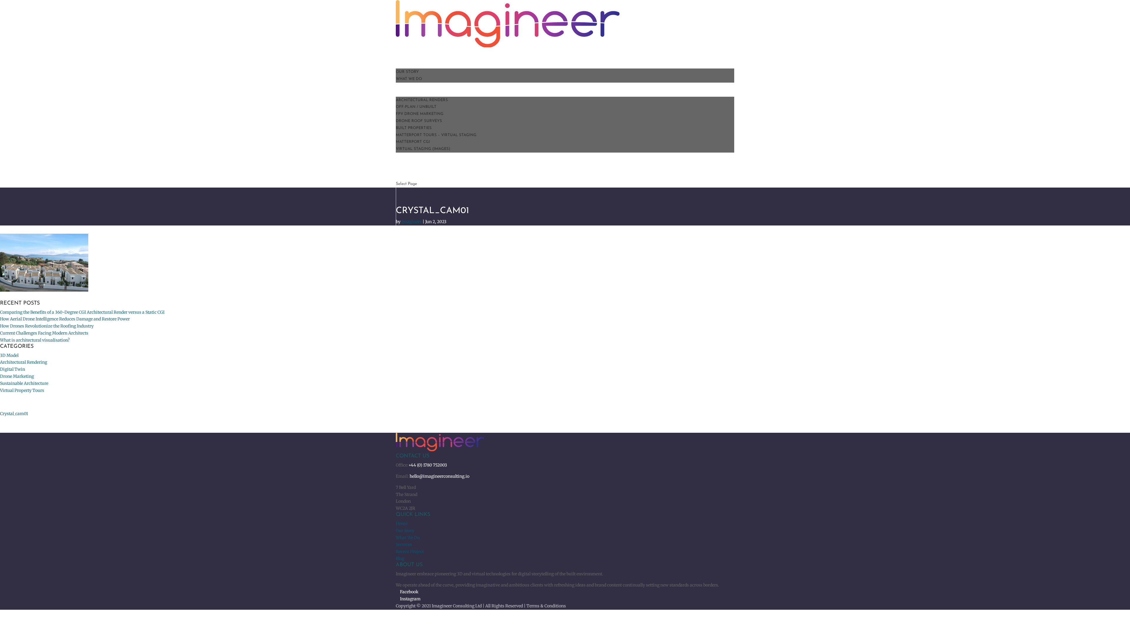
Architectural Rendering (23, 362)
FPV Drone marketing (419, 114)
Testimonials (410, 156)
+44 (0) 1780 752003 (427, 465)
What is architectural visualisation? (35, 340)
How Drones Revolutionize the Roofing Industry (47, 326)
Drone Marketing (17, 376)
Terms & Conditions (546, 606)
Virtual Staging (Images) (423, 149)
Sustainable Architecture (24, 383)
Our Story (407, 72)
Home (402, 523)
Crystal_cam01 (14, 413)
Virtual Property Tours (22, 390)
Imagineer (411, 221)
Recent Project (410, 551)
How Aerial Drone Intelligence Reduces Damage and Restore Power (65, 319)
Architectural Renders (422, 100)
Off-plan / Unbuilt (416, 107)
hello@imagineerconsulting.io (439, 476)
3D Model (9, 355)
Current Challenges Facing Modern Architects (44, 333)
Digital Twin (12, 369)
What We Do (409, 79)
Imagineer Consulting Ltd (457, 606)
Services (404, 544)
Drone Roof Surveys (419, 121)
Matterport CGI (413, 142)
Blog (400, 558)
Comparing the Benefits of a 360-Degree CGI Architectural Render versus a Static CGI (82, 312)
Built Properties (414, 128)
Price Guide (413, 177)
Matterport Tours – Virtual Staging (436, 135)
